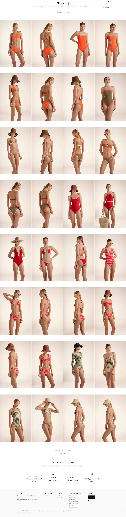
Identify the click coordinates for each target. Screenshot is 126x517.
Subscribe (63, 276)
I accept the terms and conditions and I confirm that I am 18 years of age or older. (64, 273)
